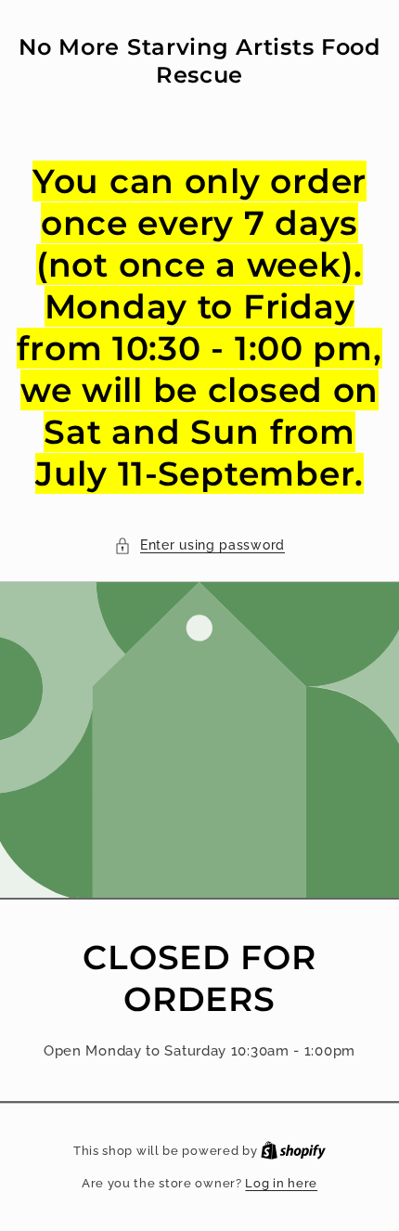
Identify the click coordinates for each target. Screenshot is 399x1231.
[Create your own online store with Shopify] (293, 1151)
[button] (199, 545)
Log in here (281, 1183)
